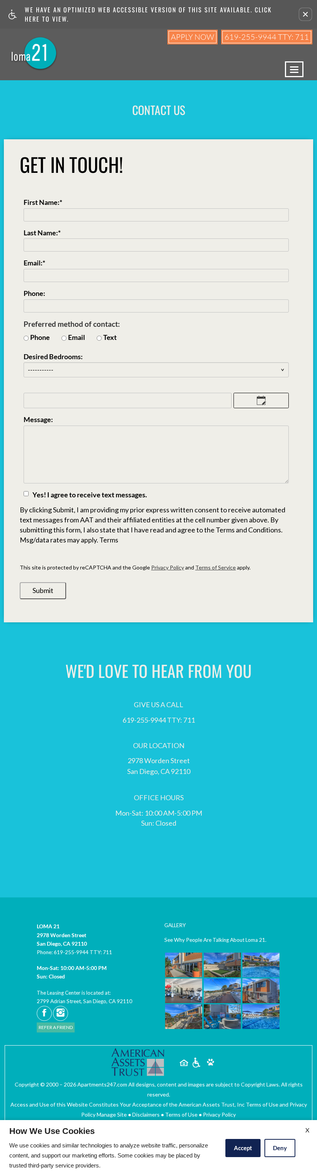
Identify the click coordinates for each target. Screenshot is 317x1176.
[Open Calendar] (261, 400)
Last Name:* (42, 233)
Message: (38, 420)
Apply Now (192, 37)
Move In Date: (45, 389)
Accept (243, 1147)
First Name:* (43, 202)
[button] (305, 14)
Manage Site (112, 1114)
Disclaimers (146, 1114)
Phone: (34, 293)
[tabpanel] (158, 373)
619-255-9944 (267, 37)
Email (76, 337)
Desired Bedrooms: (53, 357)
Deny (280, 1147)
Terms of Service (215, 567)
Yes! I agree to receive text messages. (89, 495)
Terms (108, 540)
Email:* (34, 263)
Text (110, 337)
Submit (42, 590)
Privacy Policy (167, 567)
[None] (138, 1063)
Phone (40, 337)
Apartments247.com (102, 1084)
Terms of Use (181, 1114)
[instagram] (60, 1013)
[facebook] (44, 1013)
